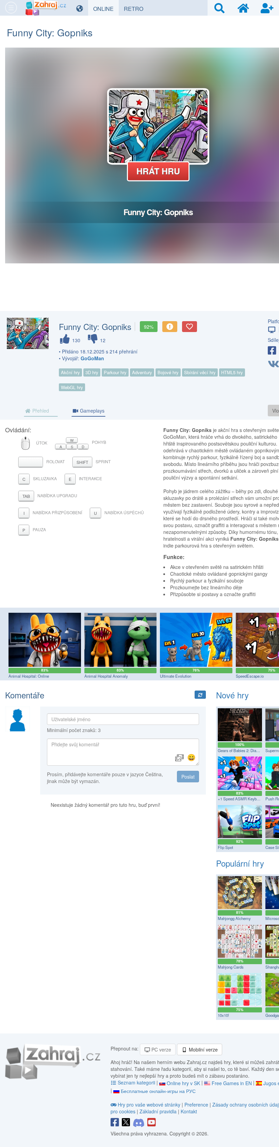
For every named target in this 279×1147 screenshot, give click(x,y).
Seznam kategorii (136, 1082)
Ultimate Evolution (175, 676)
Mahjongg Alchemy (234, 918)
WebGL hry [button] (72, 387)
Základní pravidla (158, 1111)
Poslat (188, 776)
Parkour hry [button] (115, 372)
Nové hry (232, 695)
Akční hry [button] (70, 372)
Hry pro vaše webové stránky (149, 1104)
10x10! (223, 1015)
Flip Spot (225, 847)
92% (148, 326)
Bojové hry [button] (168, 372)
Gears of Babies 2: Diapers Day (245, 750)
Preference (197, 1104)
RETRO (136, 8)
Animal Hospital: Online (29, 676)
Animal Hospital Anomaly (106, 676)
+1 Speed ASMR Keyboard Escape (248, 798)
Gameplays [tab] (91, 410)
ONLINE (106, 8)
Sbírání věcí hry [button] (200, 372)
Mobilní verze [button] (202, 1049)
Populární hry (240, 863)
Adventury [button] (142, 372)
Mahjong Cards (231, 967)
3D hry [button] (91, 372)
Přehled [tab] (40, 410)
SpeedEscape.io (250, 676)
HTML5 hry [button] (232, 372)
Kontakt (189, 1111)
